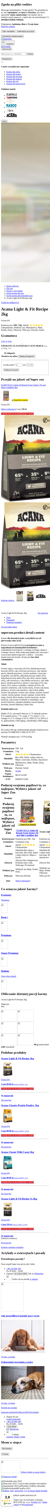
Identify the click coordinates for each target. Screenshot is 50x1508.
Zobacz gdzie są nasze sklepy (33, 1472)
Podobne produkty (14, 622)
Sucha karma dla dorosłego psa (19, 296)
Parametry (10, 620)
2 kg (3, 341)
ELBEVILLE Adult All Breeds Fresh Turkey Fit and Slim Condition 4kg (27, 832)
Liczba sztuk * (9, 365)
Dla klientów (6, 1449)
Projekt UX (36, 1502)
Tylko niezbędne (8, 31)
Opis (8, 617)
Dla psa (9, 288)
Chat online (11, 1427)
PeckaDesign (27, 1504)
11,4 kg (8, 341)
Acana (18, 771)
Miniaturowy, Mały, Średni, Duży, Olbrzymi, (22, 328)
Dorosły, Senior (37, 330)
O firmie (5, 1454)
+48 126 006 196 (13, 1269)
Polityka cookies (8, 26)
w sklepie (34, 1279)
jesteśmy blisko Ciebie (15, 1437)
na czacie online (20, 1274)
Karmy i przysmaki (14, 291)
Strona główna (12, 286)
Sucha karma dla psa (15, 293)
